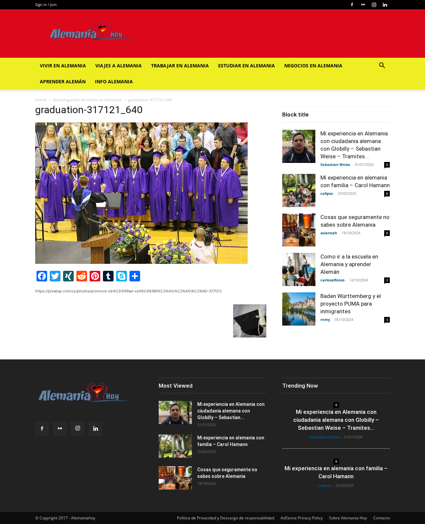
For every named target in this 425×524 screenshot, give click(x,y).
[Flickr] (363, 4)
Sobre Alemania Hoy (348, 518)
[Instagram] (374, 4)
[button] (382, 66)
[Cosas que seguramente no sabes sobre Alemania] (298, 230)
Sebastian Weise (335, 164)
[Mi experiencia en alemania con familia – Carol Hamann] (298, 190)
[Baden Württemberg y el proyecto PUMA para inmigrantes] (298, 309)
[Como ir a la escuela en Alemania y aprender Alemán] (298, 269)
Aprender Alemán (63, 81)
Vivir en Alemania (63, 65)
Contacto (381, 518)
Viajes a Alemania (118, 65)
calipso (326, 193)
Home (40, 100)
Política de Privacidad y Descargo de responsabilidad (225, 518)
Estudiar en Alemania (246, 65)
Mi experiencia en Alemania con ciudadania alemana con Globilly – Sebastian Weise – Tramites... (336, 420)
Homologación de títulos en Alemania (87, 100)
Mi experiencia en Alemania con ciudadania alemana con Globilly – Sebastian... (231, 411)
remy (325, 319)
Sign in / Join (46, 4)
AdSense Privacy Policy (302, 518)
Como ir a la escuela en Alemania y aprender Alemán (349, 264)
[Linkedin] (385, 4)
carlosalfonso (332, 279)
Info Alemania (114, 81)
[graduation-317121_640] (141, 262)
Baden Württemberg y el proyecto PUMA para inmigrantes (350, 304)
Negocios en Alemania (313, 65)
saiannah (328, 232)
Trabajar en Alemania (180, 65)
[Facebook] (352, 4)
